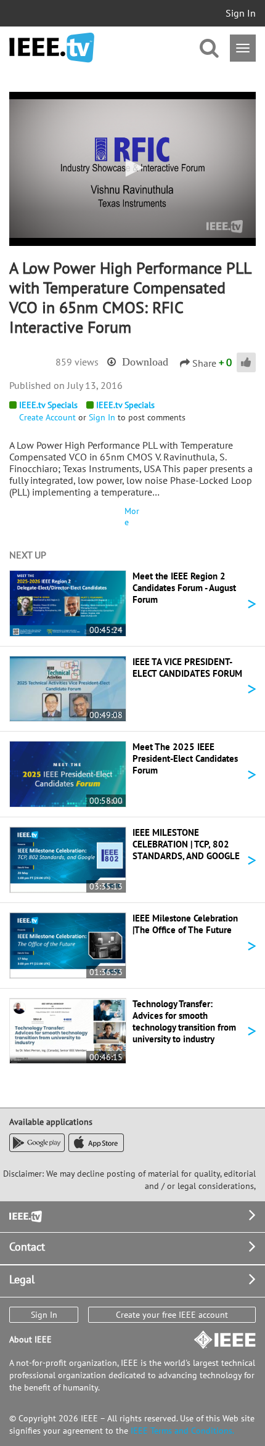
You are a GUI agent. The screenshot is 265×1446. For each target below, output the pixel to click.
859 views (77, 361)
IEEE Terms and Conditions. (182, 1430)
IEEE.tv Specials (48, 405)
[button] (132, 167)
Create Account (47, 417)
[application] (132, 169)
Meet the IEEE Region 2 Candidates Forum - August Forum (184, 587)
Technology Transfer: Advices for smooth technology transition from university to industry (184, 1021)
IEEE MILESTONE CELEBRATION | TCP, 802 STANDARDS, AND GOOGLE (186, 844)
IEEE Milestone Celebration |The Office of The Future (185, 924)
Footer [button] (24, 1215)
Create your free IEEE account (172, 1314)
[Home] (51, 48)
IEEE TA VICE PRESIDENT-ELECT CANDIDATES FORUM (187, 667)
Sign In (241, 13)
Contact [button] (27, 1247)
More (131, 516)
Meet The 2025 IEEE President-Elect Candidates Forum (185, 758)
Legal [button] (22, 1279)
